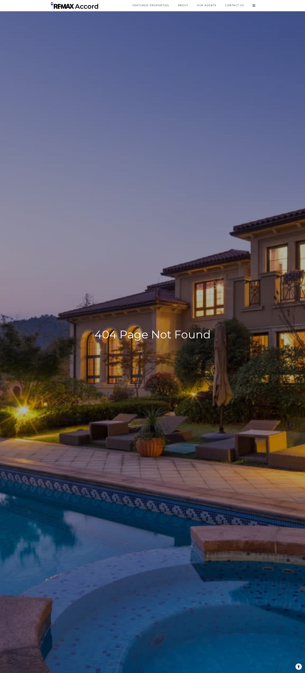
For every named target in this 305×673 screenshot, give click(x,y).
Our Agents (206, 5)
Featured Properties (150, 5)
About (183, 5)
